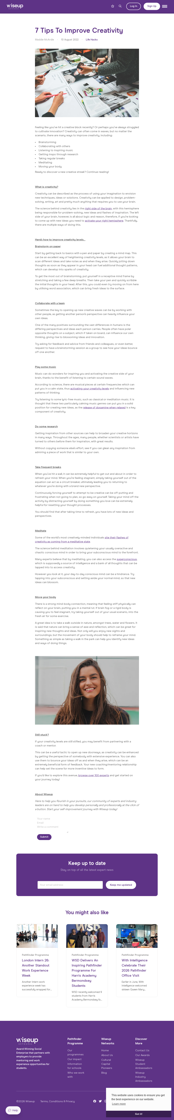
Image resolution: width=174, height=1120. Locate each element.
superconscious (127, 559)
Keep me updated (121, 885)
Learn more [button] (119, 1103)
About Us (107, 1055)
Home (105, 1050)
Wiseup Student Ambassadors (143, 1064)
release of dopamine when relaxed (104, 407)
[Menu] (164, 6)
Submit (44, 837)
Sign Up (151, 6)
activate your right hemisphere (104, 220)
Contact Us (142, 1050)
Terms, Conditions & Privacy (57, 1101)
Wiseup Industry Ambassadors (143, 1076)
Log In (133, 6)
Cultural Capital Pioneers (106, 1064)
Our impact (74, 1059)
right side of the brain (98, 208)
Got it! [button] (138, 1114)
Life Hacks (92, 39)
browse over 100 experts (93, 775)
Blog (104, 1072)
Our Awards (142, 1055)
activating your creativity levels (89, 388)
